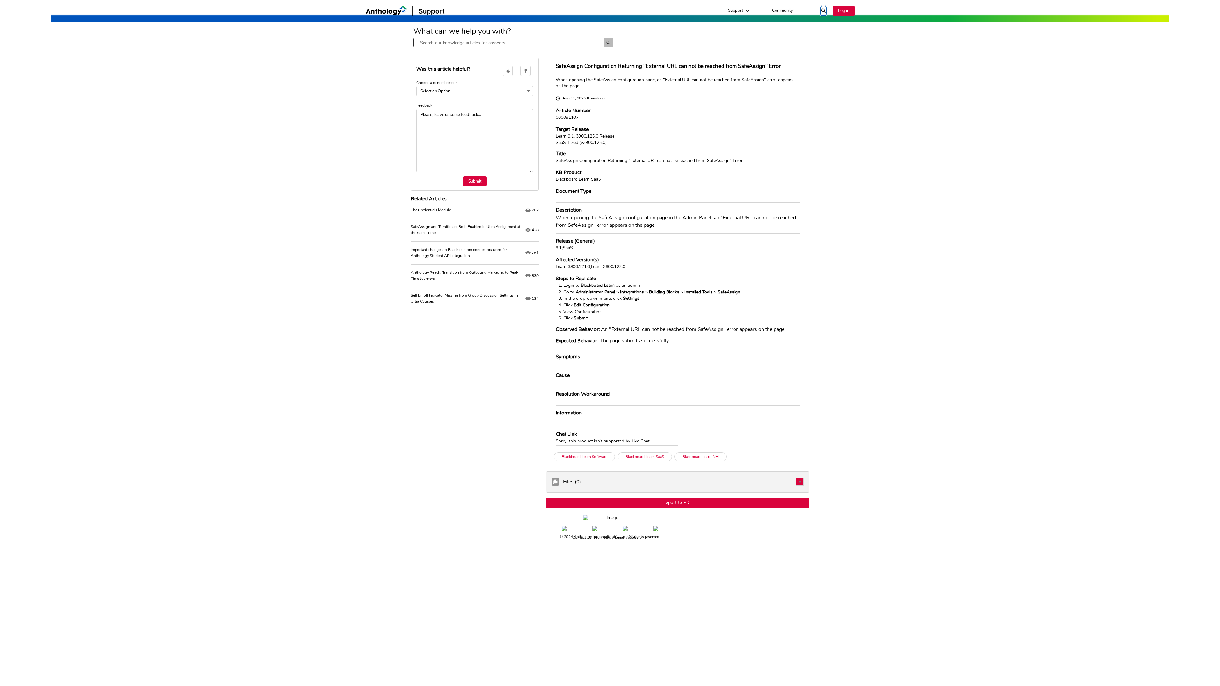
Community (782, 10)
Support (735, 10)
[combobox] (509, 42)
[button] (800, 482)
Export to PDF (677, 503)
